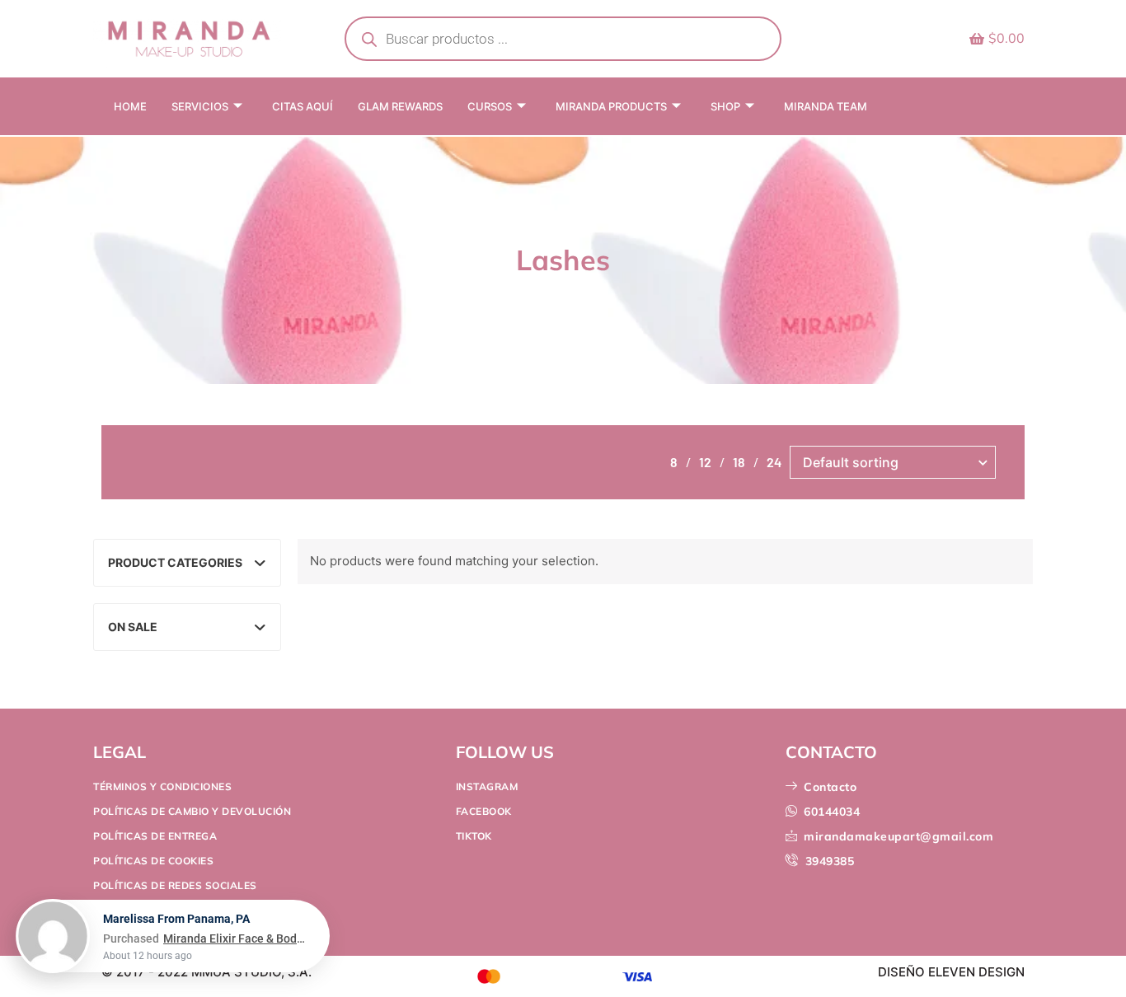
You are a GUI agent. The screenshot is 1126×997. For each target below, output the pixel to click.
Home (130, 106)
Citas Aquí (302, 106)
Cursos (489, 106)
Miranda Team (825, 106)
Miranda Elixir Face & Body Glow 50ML (236, 951)
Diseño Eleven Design (951, 972)
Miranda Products (611, 106)
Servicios (199, 106)
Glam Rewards (400, 106)
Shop (725, 106)
